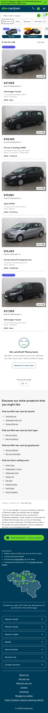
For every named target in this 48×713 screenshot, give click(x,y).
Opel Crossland (12, 492)
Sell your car (24, 679)
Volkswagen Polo (12, 473)
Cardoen (5, 503)
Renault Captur (11, 484)
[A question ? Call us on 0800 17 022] (33, 8)
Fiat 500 (9, 481)
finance (12, 1)
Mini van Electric (12, 439)
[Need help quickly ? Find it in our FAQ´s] (38, 8)
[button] (11, 21)
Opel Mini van (11, 416)
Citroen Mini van (12, 424)
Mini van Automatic (13, 454)
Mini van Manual (12, 450)
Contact (24, 687)
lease (19, 1)
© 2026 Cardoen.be (24, 708)
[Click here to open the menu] (44, 9)
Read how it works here (24, 365)
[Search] (39, 15)
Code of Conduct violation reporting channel (24, 700)
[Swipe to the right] (44, 21)
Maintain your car (24, 683)
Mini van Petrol (11, 435)
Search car (15, 503)
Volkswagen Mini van (14, 420)
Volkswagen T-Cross (14, 469)
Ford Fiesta (10, 488)
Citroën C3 (10, 477)
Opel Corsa (10, 465)
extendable (19, 559)
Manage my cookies (24, 696)
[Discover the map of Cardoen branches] (24, 597)
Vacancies (24, 691)
